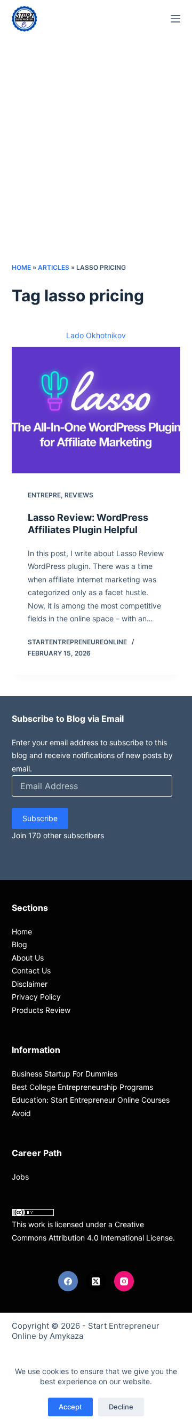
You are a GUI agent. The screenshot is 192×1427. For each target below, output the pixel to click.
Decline (121, 1406)
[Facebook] (68, 1281)
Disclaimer (29, 983)
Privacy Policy (36, 996)
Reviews (79, 495)
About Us (28, 957)
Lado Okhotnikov (96, 335)
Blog (19, 944)
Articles (53, 267)
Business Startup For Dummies (64, 1073)
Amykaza (66, 1336)
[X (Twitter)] (96, 1281)
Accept (70, 1406)
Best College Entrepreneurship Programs (82, 1086)
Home (21, 267)
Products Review (41, 1010)
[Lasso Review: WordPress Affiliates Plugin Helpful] (96, 410)
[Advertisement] (96, 160)
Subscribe (40, 818)
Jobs (20, 1176)
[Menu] (175, 19)
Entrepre (44, 495)
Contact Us (31, 970)
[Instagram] (124, 1281)
